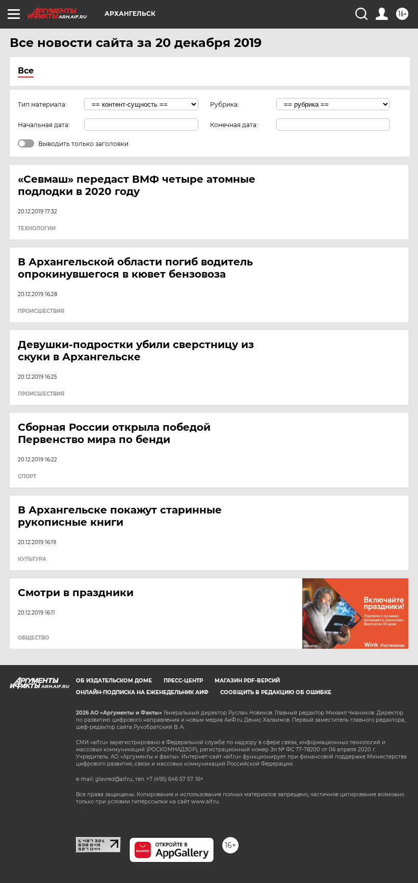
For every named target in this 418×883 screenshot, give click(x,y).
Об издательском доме (114, 680)
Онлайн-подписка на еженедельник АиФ (142, 692)
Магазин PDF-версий (247, 680)
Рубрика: (224, 104)
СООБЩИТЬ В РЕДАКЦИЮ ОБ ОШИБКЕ (275, 692)
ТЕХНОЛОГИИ (37, 228)
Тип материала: (42, 104)
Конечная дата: (234, 125)
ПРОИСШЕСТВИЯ (41, 311)
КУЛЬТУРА (32, 559)
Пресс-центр (183, 680)
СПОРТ (27, 476)
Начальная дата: (44, 125)
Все (26, 71)
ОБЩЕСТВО (33, 638)
